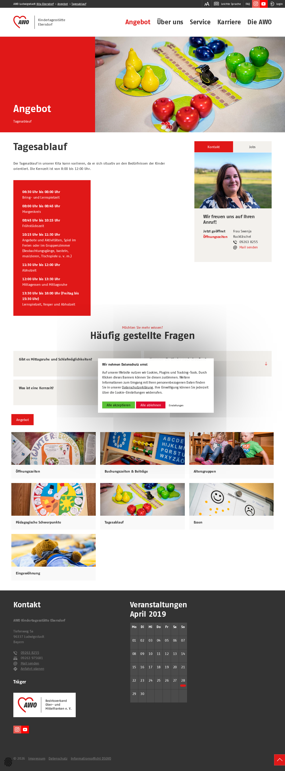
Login (279, 4)
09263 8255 (30, 652)
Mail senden (248, 247)
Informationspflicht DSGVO (91, 758)
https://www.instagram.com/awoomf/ (256, 4)
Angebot (137, 22)
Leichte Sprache (231, 4)
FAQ (248, 4)
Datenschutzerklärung (137, 387)
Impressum (36, 758)
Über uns (170, 22)
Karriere (229, 22)
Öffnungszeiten (215, 237)
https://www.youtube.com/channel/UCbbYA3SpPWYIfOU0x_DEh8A (264, 4)
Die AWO (259, 22)
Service (200, 22)
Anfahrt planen (32, 668)
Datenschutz (58, 758)
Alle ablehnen (150, 405)
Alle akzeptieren (118, 405)
